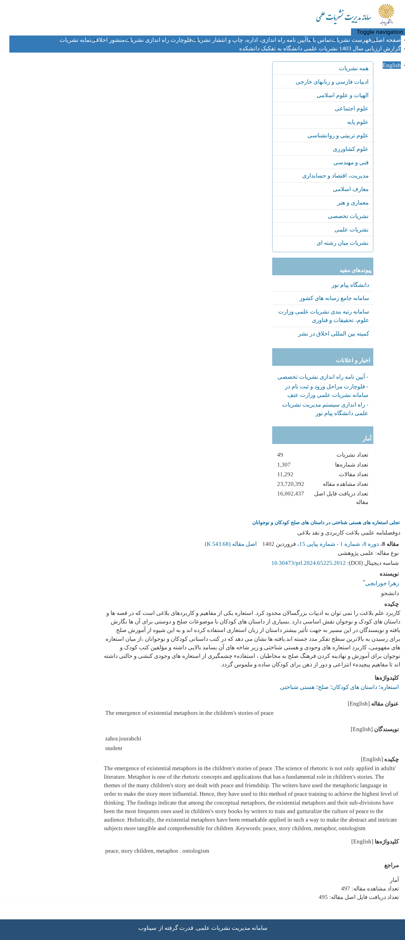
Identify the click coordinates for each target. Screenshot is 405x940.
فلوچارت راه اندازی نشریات (158, 40)
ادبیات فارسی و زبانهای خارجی (332, 81)
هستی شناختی (297, 687)
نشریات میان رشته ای (343, 242)
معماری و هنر (353, 202)
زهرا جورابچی (381, 581)
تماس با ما (319, 40)
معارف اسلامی (351, 189)
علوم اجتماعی (352, 108)
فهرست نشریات (351, 40)
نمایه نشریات (75, 40)
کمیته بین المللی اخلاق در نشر (333, 333)
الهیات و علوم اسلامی (343, 95)
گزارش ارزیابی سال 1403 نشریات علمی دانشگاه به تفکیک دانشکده (320, 48)
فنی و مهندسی (351, 162)
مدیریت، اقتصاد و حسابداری (335, 175)
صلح (323, 687)
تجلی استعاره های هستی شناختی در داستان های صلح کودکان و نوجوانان (326, 522)
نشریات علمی (351, 229)
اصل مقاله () (231, 544)
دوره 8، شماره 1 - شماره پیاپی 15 (339, 544)
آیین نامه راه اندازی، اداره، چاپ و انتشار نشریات (249, 40)
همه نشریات (354, 68)
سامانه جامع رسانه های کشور (334, 298)
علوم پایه (358, 122)
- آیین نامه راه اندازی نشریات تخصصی (322, 377)
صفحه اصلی (386, 40)
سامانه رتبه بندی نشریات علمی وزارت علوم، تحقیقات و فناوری (323, 315)
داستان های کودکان (354, 687)
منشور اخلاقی (108, 40)
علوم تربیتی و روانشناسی (338, 135)
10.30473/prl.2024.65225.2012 (308, 563)
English (392, 65)
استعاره (389, 687)
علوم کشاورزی (351, 149)
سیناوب (147, 928)
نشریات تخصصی (348, 216)
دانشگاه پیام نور (350, 285)
